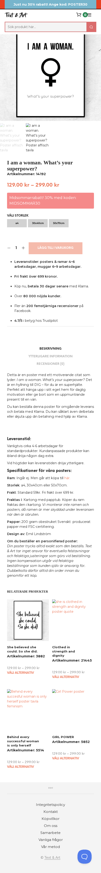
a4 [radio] (17, 223)
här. (67, 478)
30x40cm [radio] (38, 223)
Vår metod (50, 846)
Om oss (50, 825)
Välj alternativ (20, 672)
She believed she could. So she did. (22, 649)
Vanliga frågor (51, 839)
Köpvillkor (50, 818)
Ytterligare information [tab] (50, 356)
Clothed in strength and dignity (63, 651)
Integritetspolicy (50, 804)
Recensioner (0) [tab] (50, 364)
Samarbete (50, 832)
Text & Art (52, 858)
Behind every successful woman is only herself (23, 741)
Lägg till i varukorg (56, 248)
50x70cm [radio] (58, 223)
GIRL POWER (63, 737)
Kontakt (50, 811)
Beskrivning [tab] (50, 348)
